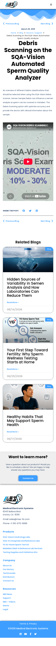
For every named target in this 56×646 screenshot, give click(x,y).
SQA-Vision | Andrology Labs (16, 537)
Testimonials (9, 573)
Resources (9, 588)
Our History (8, 569)
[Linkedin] (20, 634)
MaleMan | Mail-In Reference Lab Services (22, 548)
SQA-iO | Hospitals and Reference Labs (21, 541)
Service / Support (34, 33)
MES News (7, 594)
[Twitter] (35, 634)
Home (13, 33)
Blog (21, 33)
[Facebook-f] (30, 634)
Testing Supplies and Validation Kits (20, 552)
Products (8, 531)
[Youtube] (25, 634)
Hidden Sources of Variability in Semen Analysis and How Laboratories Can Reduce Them (25, 287)
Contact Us (8, 580)
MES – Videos (9, 601)
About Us (7, 565)
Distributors (9, 577)
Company (9, 560)
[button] (51, 4)
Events (6, 605)
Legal (5, 609)
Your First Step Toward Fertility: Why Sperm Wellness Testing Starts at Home (27, 356)
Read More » (12, 302)
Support (7, 598)
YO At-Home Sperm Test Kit (16, 544)
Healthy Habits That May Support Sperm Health (25, 420)
